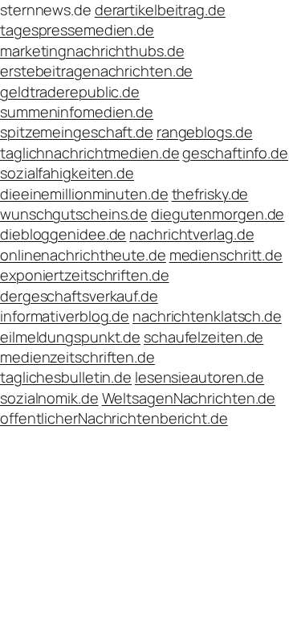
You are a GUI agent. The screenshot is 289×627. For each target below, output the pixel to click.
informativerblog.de (64, 316)
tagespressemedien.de (77, 29)
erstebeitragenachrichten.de (96, 70)
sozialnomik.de (49, 398)
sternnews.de (46, 9)
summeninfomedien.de (76, 111)
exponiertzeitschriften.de (84, 275)
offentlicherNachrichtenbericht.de (114, 418)
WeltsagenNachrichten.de (189, 398)
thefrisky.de (210, 193)
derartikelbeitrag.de (160, 9)
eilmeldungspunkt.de (70, 336)
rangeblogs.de (205, 131)
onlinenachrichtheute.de (83, 254)
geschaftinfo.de (235, 152)
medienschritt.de (226, 254)
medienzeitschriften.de (77, 357)
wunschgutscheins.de (74, 213)
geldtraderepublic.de (70, 91)
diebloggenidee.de (63, 234)
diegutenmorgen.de (217, 213)
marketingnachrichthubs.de (92, 50)
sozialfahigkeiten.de (67, 172)
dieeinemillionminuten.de (84, 193)
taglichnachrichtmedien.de (90, 152)
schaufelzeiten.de (203, 336)
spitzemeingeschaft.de (76, 131)
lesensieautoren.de (199, 377)
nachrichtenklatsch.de (207, 316)
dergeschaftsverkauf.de (79, 295)
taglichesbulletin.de (66, 377)
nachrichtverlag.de (191, 234)
